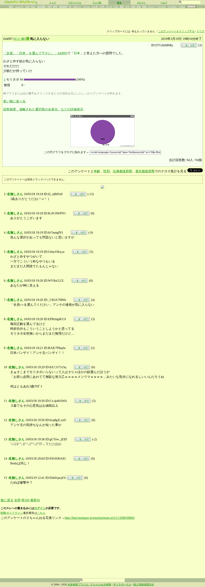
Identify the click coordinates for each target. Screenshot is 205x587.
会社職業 (41, 6)
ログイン (141, 2)
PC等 (102, 6)
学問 (49, 6)
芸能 (133, 6)
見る (119, 3)
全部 (17, 500)
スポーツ (77, 6)
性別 (106, 171)
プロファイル (74, 2)
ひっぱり (172, 6)
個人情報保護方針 (143, 584)
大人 (116, 6)
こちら (41, 512)
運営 (122, 6)
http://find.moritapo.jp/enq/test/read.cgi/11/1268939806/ (100, 517)
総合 (11, 6)
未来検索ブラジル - (78, 584)
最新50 (35, 500)
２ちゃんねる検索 (100, 584)
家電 (55, 6)
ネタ (127, 6)
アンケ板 (96, 2)
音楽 (139, 6)
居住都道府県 (145, 171)
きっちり (162, 6)
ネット (109, 6)
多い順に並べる (14, 101)
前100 (25, 500)
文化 (27, 6)
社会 (33, 6)
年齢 (97, 171)
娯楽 (144, 6)
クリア (200, 31)
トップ (52, 2)
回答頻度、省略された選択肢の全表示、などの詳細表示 (43, 109)
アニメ (151, 6)
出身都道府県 (122, 171)
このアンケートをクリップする (176, 31)
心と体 (95, 6)
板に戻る (7, 500)
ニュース (19, 6)
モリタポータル (122, 584)
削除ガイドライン (12, 512)
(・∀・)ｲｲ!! (189, 45)
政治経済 (63, 6)
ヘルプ (163, 2)
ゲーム (86, 6)
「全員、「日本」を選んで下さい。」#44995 (35, 53)
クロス (182, 6)
